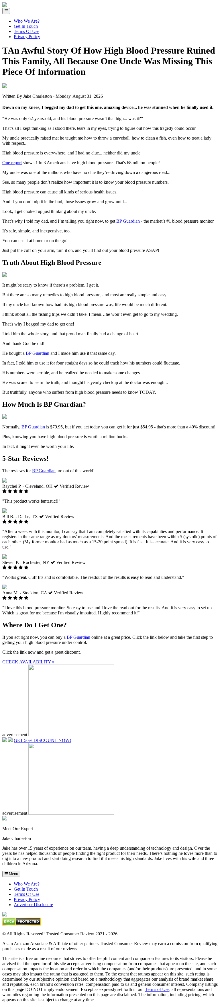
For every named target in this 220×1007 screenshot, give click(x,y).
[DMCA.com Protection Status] (21, 924)
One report (12, 162)
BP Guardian (128, 221)
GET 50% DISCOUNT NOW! (42, 740)
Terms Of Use (26, 31)
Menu (13, 874)
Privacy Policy (27, 36)
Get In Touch (26, 26)
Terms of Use (157, 989)
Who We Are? (27, 21)
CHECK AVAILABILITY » (28, 661)
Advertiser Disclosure (33, 904)
